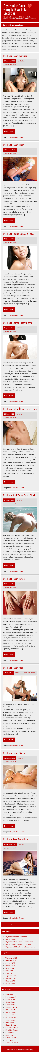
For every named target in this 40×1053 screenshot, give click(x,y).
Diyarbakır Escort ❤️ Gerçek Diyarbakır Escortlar (17, 9)
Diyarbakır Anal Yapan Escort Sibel (19, 495)
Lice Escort (9, 1035)
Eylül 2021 (9, 973)
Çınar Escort (10, 1005)
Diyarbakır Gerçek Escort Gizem (17, 323)
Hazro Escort (10, 1025)
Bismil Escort (10, 999)
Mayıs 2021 (10, 983)
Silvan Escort (10, 1038)
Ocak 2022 (9, 968)
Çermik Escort (10, 1002)
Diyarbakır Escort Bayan (14, 579)
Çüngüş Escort (11, 1007)
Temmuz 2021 (11, 978)
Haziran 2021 (10, 981)
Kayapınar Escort (12, 1027)
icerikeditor (21, 61)
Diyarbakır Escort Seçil (13, 668)
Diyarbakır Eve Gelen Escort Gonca (18, 234)
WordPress (20, 1050)
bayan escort (10, 997)
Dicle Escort (10, 1010)
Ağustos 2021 (11, 976)
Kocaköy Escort (11, 1030)
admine (20, 150)
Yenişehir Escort (11, 1043)
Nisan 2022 (10, 966)
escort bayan (10, 1020)
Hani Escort (10, 1022)
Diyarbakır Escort (17, 137)
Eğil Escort (9, 1015)
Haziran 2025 (10, 960)
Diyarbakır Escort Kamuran (15, 56)
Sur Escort (9, 1040)
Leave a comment (10, 64)
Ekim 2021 (9, 971)
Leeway (30, 1050)
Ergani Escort (10, 1017)
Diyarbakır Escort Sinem (14, 753)
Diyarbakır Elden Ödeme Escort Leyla (20, 409)
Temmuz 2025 (11, 958)
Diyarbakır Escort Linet (13, 145)
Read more (8, 131)
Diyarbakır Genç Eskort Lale (15, 839)
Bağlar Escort (10, 994)
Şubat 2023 (10, 963)
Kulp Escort (9, 1032)
